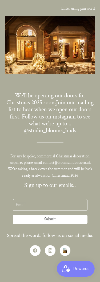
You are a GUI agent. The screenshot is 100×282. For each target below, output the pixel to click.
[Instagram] (50, 250)
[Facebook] (35, 250)
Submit (50, 219)
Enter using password (78, 8)
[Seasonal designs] (65, 250)
